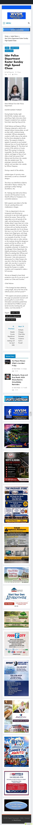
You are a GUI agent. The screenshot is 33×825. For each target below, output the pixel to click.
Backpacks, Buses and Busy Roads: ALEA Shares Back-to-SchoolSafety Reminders (20, 380)
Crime (7, 48)
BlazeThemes (17, 820)
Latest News (14, 48)
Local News (9, 51)
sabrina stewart (10, 320)
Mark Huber (17, 369)
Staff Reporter (10, 72)
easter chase (15, 313)
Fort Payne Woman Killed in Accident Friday (18, 363)
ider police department (13, 316)
